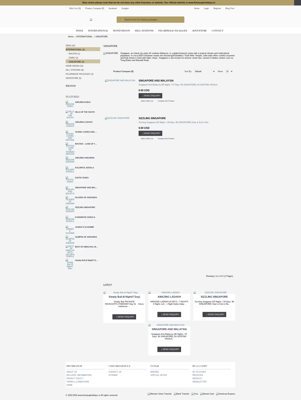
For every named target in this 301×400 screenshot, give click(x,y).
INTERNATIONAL (84, 36)
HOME (69, 385)
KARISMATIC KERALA (85, 217)
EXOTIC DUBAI (82, 178)
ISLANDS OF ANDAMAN (86, 197)
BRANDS (154, 372)
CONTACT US (114, 372)
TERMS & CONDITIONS (77, 382)
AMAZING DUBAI (82, 102)
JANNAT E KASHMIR (84, 227)
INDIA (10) (70, 45)
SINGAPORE (101, 36)
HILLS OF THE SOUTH (85, 112)
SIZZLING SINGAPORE (85, 207)
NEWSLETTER (199, 382)
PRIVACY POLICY (75, 378)
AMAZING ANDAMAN (84, 158)
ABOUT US (71, 372)
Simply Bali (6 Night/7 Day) (86, 260)
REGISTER (198, 375)
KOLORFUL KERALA (84, 168)
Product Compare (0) (123, 71)
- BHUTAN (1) (73, 54)
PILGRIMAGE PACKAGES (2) (79, 74)
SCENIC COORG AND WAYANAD (86, 132)
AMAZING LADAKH (83, 122)
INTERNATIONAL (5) (75, 49)
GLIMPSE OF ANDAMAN (86, 237)
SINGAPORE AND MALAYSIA (86, 188)
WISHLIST (197, 378)
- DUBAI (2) (72, 58)
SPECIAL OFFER (158, 375)
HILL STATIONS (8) (75, 70)
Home (70, 36)
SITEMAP (113, 375)
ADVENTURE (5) (73, 78)
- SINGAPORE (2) (75, 62)
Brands (71, 85)
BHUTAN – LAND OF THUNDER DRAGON (86, 144)
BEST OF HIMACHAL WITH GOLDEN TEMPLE (86, 247)
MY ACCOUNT (199, 372)
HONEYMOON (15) (74, 66)
